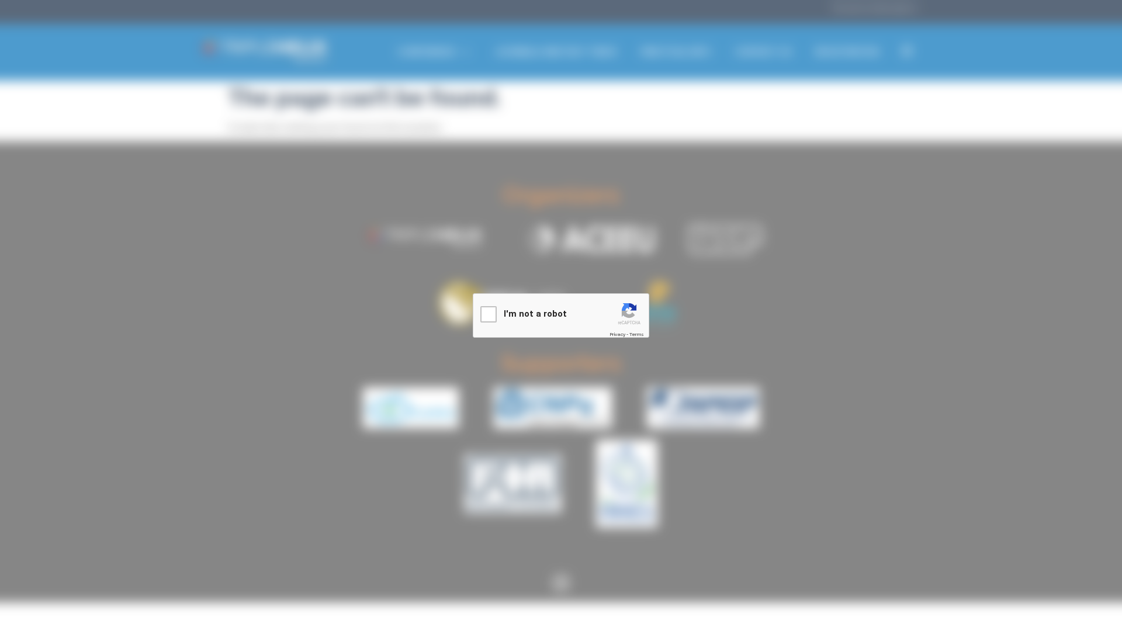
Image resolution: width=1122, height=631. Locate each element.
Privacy (617, 334)
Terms (636, 334)
